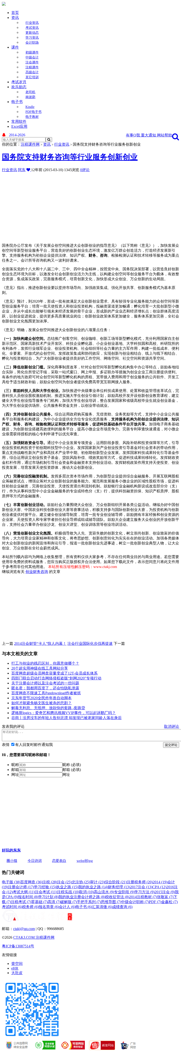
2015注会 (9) (165, 892)
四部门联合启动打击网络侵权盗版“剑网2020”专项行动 (56, 678)
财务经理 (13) (119, 887)
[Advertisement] (91, 206)
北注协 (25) (81, 882)
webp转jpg (85, 861)
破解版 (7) (68, 902)
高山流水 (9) (104, 892)
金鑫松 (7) (169, 902)
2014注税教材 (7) (143, 897)
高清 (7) (54, 902)
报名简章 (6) (49, 907)
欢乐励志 (18, 87)
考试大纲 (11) (24, 892)
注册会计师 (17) (21, 887)
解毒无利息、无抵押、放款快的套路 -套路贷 (48, 708)
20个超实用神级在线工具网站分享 (39, 668)
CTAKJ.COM (24, 937)
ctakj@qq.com (24, 929)
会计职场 (32, 42)
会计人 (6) (67, 907)
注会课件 (32, 62)
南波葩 (30, 97)
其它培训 (32, 77)
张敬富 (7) (165, 897)
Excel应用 (19, 126)
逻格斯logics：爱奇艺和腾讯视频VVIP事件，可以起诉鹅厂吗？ (63, 713)
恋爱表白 (59, 861)
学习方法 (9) (144, 892)
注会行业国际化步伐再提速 (90, 644)
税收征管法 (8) (117, 897)
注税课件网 (30, 144)
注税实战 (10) (68, 892)
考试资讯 (32, 27)
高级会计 (32, 72)
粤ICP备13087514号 (18, 946)
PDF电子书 (33, 112)
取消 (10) (86, 892)
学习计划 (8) (48, 897)
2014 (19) (160, 882)
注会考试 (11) (46, 892)
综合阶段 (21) (116, 882)
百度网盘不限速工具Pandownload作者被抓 (46, 693)
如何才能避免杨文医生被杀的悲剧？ (41, 703)
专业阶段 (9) (124, 892)
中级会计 (32, 57)
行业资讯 (32, 23)
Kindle (29, 107)
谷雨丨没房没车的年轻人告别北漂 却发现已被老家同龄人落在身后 (66, 718)
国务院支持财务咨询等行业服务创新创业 (70, 157)
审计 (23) (97, 882)
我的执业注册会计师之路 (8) (81, 897)
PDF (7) (155, 902)
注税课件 (32, 67)
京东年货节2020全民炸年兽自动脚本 (41, 698)
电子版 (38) (11, 882)
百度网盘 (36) (31, 882)
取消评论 (171, 726)
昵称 (15, 765)
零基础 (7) (39, 902)
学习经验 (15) (45, 887)
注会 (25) (64, 882)
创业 (29, 572)
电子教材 (32, 117)
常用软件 (18, 121)
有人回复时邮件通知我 (34, 745)
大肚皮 (17, 973)
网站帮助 (164, 135)
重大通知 (149, 135)
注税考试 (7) (21, 902)
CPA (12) (159, 887)
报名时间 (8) (28, 897)
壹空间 (17, 964)
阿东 (21, 170)
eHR (14, 968)
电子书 (17, 102)
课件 (15, 47)
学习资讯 (32, 37)
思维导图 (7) (111, 902)
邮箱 (15, 770)
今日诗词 (35, 861)
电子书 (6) (83, 907)
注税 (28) (49, 882)
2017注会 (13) (141, 887)
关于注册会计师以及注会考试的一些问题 (45, 683)
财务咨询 (40, 572)
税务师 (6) (30, 907)
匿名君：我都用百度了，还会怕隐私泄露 (45, 688)
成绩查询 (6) (122, 907)
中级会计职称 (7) (135, 902)
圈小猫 (12, 861)
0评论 (85, 170)
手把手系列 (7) (89, 902)
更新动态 (32, 32)
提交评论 (171, 745)
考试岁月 (18, 82)
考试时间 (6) (12, 907)
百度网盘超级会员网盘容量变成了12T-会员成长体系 (54, 673)
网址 (15, 775)
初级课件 (32, 52)
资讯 (15, 18)
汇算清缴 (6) (102, 907)
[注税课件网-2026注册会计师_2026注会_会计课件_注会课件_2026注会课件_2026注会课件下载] (4, 4)
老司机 (30, 92)
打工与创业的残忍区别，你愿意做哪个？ (45, 663)
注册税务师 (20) (140, 882)
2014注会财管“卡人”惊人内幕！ (40, 644)
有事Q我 (133, 135)
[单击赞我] (28, 170)
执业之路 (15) (67, 887)
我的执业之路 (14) (93, 887)
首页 (15, 13)
